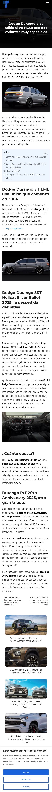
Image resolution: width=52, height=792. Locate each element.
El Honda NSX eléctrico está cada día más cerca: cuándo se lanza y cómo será (38, 601)
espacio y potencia (14, 228)
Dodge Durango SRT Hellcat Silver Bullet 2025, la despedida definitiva (26, 166)
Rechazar (26, 787)
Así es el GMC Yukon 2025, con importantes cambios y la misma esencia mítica (12, 601)
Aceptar (26, 772)
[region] (26, 769)
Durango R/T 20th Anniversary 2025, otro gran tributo (25, 176)
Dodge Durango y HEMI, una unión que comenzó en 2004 (26, 159)
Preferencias (26, 780)
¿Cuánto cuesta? (13, 171)
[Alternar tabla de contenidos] (44, 153)
